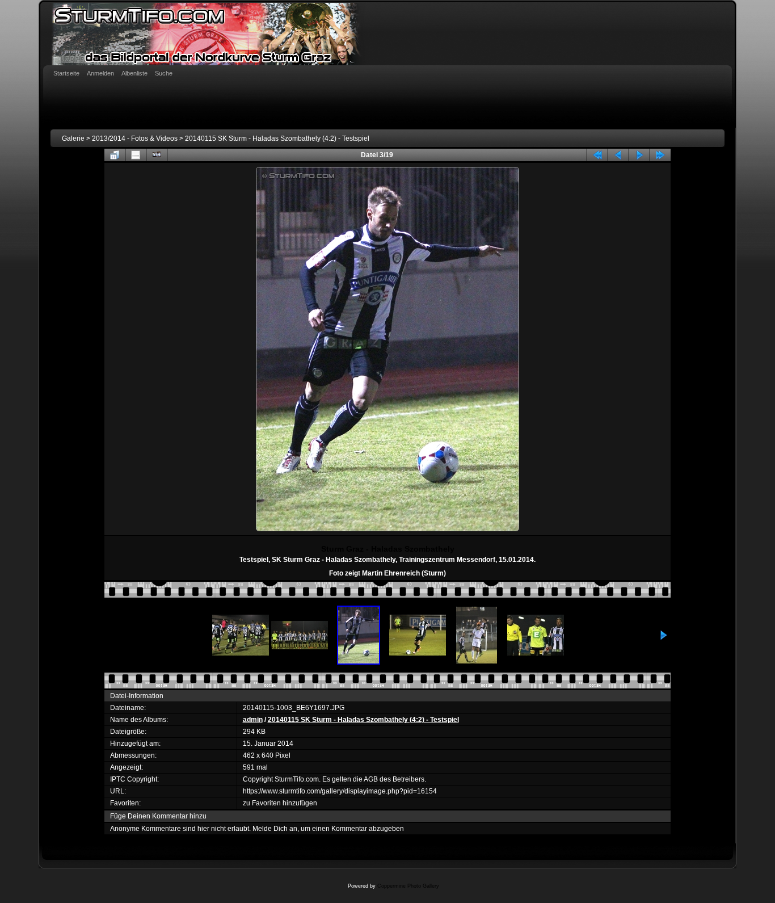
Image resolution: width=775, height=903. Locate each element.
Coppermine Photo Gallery (408, 886)
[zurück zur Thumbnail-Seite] (114, 155)
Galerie (73, 138)
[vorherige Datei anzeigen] (618, 155)
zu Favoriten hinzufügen (280, 803)
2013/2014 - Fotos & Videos (135, 138)
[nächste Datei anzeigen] (639, 155)
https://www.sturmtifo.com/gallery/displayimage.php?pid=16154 (340, 791)
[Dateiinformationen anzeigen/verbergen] (135, 155)
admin (253, 720)
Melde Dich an (274, 829)
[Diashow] (156, 155)
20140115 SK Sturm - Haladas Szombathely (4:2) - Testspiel (277, 138)
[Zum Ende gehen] (660, 155)
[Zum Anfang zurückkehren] (597, 155)
